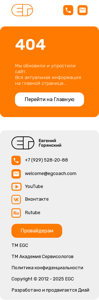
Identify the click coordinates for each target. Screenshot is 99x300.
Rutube (32, 212)
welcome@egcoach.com (50, 173)
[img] (22, 10)
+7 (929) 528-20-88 (46, 160)
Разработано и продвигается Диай (50, 290)
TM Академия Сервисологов (42, 256)
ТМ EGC (19, 245)
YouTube (34, 186)
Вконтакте (37, 199)
